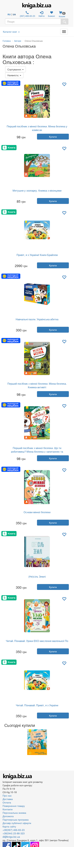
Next (71, 742)
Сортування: (14, 69)
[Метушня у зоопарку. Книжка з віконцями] (37, 165)
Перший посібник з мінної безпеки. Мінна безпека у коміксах (37, 128)
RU (9, 14)
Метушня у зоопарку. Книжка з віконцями (37, 190)
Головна (7, 40)
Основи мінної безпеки (37, 512)
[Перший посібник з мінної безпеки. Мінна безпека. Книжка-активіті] (37, 358)
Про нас (7, 795)
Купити (53, 136)
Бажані (51, 15)
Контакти (8, 809)
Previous (3, 742)
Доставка (8, 799)
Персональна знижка (14, 812)
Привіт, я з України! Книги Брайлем (37, 255)
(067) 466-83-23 (27, 15)
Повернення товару (14, 806)
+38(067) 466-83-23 (14, 830)
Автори (17, 40)
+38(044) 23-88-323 (14, 833)
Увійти (41, 15)
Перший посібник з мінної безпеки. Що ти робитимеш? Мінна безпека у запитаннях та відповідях (37, 451)
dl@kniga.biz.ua (11, 836)
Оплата (7, 802)
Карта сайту (9, 826)
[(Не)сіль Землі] (37, 551)
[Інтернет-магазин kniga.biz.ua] (36, 5)
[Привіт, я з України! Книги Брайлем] (37, 230)
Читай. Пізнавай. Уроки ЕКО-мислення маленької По (37, 641)
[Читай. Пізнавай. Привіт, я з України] (37, 680)
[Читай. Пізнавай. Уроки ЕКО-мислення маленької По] (37, 615)
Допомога (8, 816)
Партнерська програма (16, 819)
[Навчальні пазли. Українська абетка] (37, 294)
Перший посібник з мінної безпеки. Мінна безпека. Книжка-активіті (37, 385)
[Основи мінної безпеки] (37, 487)
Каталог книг (10, 31)
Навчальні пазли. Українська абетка (37, 319)
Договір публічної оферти (17, 823)
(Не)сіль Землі (37, 576)
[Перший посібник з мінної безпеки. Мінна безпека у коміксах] (37, 101)
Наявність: (13, 75)
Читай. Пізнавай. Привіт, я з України (37, 705)
